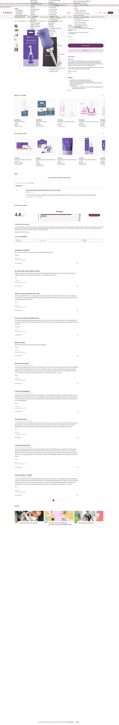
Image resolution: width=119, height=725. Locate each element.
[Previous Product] (99, 95)
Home (15, 21)
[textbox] (59, 180)
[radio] (16, 26)
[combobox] (25, 240)
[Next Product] (103, 95)
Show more (69, 90)
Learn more (32, 182)
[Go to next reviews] (67, 500)
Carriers (69, 17)
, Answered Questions (82, 28)
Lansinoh (70, 24)
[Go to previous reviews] (51, 500)
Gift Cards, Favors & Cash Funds (98, 17)
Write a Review (90, 28)
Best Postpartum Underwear (86, 523)
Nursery (29, 17)
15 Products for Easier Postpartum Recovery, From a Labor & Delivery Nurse (60, 523)
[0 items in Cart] (116, 13)
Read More (60, 372)
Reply (40, 196)
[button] (59, 214)
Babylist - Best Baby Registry (7, 13)
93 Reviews (73, 28)
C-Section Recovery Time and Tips (28, 523)
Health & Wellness (22, 21)
